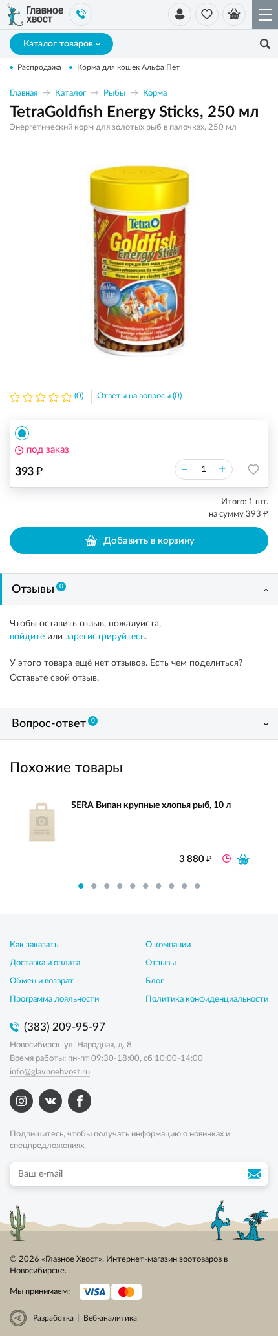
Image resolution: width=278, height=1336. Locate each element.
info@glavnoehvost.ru (50, 1072)
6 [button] (145, 886)
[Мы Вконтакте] (50, 1101)
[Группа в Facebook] (79, 1101)
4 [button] (119, 886)
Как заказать (34, 945)
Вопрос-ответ (53, 723)
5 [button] (132, 886)
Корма (155, 93)
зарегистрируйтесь (105, 636)
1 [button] (81, 886)
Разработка (53, 1318)
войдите (27, 636)
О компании (168, 945)
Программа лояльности (54, 999)
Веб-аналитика (110, 1318)
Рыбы (114, 93)
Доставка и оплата (45, 963)
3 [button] (107, 886)
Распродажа (39, 67)
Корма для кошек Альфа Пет (128, 67)
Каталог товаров (58, 43)
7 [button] (158, 886)
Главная (23, 93)
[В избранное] (253, 469)
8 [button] (171, 886)
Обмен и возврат (42, 981)
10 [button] (197, 886)
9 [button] (184, 886)
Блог (154, 981)
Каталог (70, 93)
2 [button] (94, 886)
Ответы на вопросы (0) (139, 396)
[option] (139, 261)
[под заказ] (243, 859)
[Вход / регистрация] (179, 14)
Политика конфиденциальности (206, 999)
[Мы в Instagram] (21, 1101)
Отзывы (37, 589)
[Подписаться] (256, 1174)
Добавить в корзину (149, 541)
